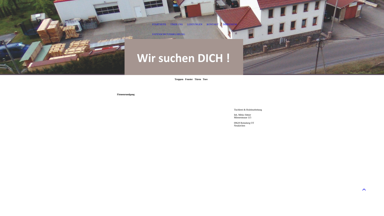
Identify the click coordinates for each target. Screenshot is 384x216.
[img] (132, 24)
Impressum (230, 24)
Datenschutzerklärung (168, 34)
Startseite (159, 24)
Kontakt (213, 24)
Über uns (177, 24)
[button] (364, 189)
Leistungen (194, 24)
